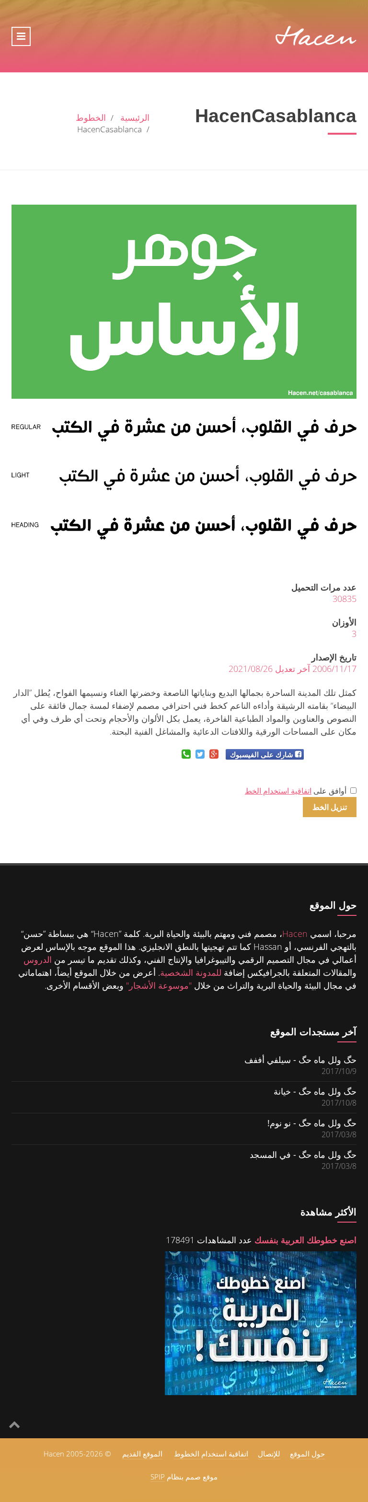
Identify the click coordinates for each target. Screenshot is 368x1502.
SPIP (157, 1476)
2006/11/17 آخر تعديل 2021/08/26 (292, 668)
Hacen (295, 933)
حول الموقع (307, 1453)
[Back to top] (14, 1423)
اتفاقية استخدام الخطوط (211, 1453)
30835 (344, 598)
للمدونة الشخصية (190, 972)
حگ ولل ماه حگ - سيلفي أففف (300, 1059)
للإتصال (269, 1453)
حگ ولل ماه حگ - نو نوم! (311, 1123)
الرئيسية (135, 117)
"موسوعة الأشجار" (159, 985)
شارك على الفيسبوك (261, 754)
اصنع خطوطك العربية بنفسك (305, 1240)
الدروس (37, 959)
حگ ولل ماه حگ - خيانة (315, 1091)
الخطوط (91, 117)
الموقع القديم (142, 1453)
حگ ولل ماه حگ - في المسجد (303, 1154)
